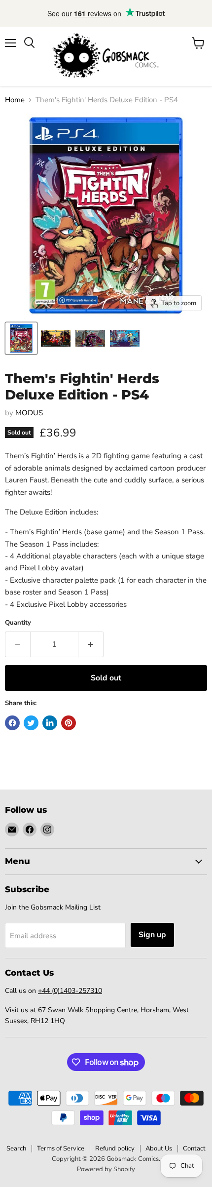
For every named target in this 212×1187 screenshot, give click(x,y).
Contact (194, 1148)
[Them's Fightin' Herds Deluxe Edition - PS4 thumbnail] (21, 338)
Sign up (152, 934)
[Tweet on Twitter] (31, 722)
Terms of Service (60, 1148)
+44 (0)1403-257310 (70, 990)
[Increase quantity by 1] (91, 644)
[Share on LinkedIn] (49, 722)
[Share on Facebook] (12, 722)
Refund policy (115, 1148)
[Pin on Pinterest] (68, 722)
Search (16, 1148)
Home (15, 100)
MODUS (29, 413)
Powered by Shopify (106, 1169)
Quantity (18, 623)
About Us (158, 1148)
